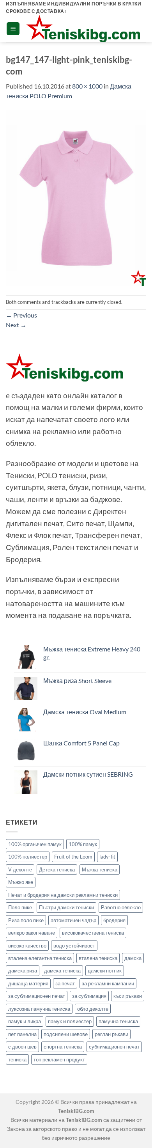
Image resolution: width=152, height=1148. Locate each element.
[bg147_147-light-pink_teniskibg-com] (76, 197)
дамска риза (22, 970)
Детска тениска (57, 869)
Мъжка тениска (99, 869)
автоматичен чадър (73, 920)
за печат (65, 983)
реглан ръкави (111, 1034)
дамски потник (105, 970)
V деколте (20, 869)
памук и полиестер (70, 1021)
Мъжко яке (20, 882)
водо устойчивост (74, 945)
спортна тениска (63, 1046)
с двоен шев (22, 1046)
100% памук (83, 844)
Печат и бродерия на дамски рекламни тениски (63, 895)
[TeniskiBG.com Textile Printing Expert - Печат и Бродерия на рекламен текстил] (83, 28)
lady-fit (107, 856)
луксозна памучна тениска (39, 1009)
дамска (132, 958)
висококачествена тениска (93, 933)
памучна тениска (118, 1021)
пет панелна (22, 1034)
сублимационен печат (114, 1046)
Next (16, 324)
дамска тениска (62, 970)
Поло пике (20, 907)
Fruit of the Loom (73, 856)
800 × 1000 (87, 86)
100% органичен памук (35, 844)
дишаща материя (28, 983)
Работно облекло (121, 907)
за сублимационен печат (36, 996)
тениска (17, 1059)
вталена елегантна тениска (40, 958)
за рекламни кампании (108, 983)
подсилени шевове (66, 1034)
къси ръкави (127, 996)
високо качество (27, 945)
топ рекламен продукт (59, 1059)
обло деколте (92, 1009)
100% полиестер (27, 856)
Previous (21, 315)
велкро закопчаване (31, 933)
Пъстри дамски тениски (66, 907)
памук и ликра (24, 1021)
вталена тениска (98, 958)
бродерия (114, 920)
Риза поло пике (26, 920)
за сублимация (89, 996)
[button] (13, 28)
